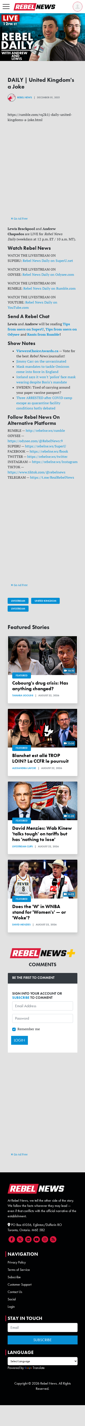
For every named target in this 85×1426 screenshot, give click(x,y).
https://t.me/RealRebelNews (52, 477)
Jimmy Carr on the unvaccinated (41, 361)
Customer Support (19, 1284)
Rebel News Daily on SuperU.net (48, 260)
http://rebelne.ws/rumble (45, 430)
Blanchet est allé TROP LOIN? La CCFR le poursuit (40, 758)
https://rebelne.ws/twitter (47, 456)
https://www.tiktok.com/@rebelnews (36, 472)
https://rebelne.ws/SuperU (45, 446)
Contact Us (15, 1292)
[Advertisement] (42, 173)
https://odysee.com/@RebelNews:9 (35, 441)
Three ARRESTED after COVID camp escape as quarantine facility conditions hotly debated (44, 403)
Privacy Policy (17, 1262)
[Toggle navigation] (6, 7)
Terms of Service (19, 1269)
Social (12, 1299)
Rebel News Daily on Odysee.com (48, 274)
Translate (39, 1367)
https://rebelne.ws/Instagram (55, 462)
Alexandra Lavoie (24, 768)
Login (11, 1306)
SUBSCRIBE (20, 997)
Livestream (18, 601)
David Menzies (21, 924)
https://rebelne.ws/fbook (49, 451)
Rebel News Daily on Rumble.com (49, 288)
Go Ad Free (20, 218)
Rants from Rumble (43, 334)
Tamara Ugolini (22, 695)
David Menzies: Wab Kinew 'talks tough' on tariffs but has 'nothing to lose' (42, 833)
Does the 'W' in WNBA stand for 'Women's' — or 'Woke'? (39, 912)
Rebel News (24, 97)
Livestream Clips (22, 846)
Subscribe (14, 1277)
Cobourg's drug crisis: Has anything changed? (40, 686)
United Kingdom (45, 601)
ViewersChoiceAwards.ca (37, 350)
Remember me (28, 1029)
